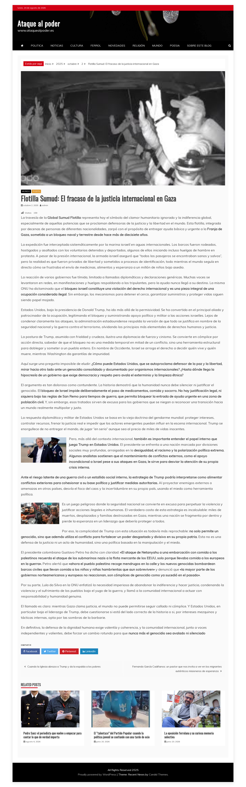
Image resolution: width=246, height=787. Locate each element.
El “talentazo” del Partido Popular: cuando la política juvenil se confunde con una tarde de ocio (122, 735)
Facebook (31, 651)
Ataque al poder (39, 23)
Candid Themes (158, 774)
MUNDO (157, 45)
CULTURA (76, 45)
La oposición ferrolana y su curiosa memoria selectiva (189, 735)
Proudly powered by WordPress (97, 774)
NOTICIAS (57, 45)
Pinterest (70, 651)
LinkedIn (90, 651)
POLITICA (37, 45)
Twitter (51, 651)
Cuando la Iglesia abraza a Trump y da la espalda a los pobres (64, 666)
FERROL (96, 45)
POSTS (36, 191)
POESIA (175, 45)
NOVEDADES (116, 45)
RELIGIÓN (139, 45)
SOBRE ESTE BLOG (199, 45)
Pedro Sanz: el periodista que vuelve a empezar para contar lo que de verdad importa (52, 735)
